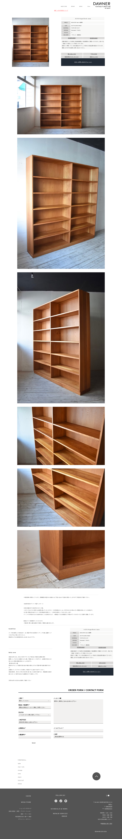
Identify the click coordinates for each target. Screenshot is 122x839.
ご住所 (55, 734)
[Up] (96, 776)
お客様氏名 (21, 728)
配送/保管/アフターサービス (72, 56)
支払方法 (20, 712)
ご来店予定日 (22, 719)
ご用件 (20, 698)
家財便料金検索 (93, 38)
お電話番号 (21, 734)
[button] (108, 795)
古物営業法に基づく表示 (106, 823)
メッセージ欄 (57, 698)
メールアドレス (58, 728)
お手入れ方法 (94, 53)
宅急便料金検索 (71, 38)
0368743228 (109, 806)
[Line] (65, 801)
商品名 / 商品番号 (23, 705)
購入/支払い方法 (72, 54)
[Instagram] (56, 801)
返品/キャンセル (94, 56)
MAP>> (110, 804)
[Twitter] (60, 801)
